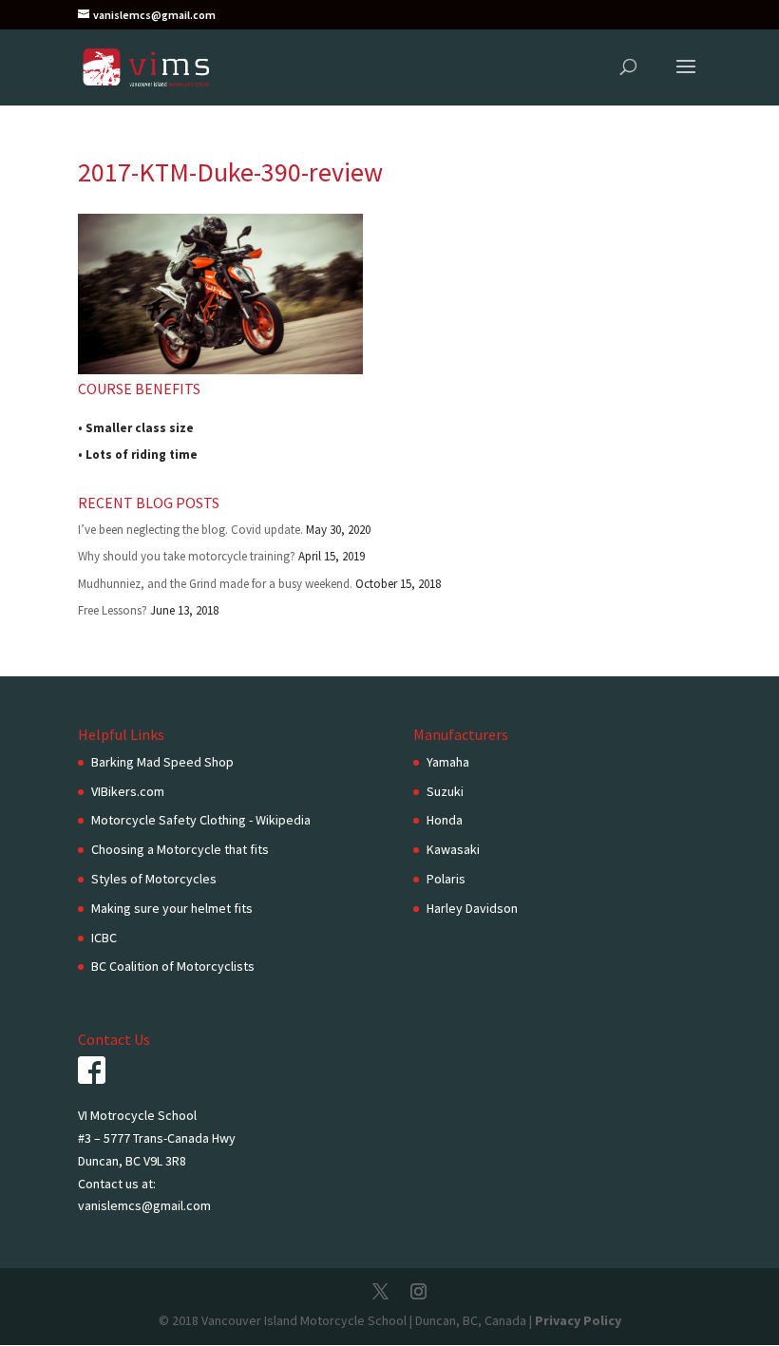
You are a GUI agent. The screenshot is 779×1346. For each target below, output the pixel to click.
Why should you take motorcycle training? (186, 556)
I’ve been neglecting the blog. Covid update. (190, 529)
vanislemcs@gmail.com (144, 1205)
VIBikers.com (127, 791)
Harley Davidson (472, 908)
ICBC (104, 937)
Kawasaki (453, 849)
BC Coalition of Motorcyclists (173, 966)
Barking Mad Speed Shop (162, 761)
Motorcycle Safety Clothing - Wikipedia (201, 819)
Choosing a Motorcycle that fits (180, 849)
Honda (445, 819)
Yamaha (448, 761)
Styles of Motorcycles (154, 878)
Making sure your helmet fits (172, 908)
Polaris (446, 878)
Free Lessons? (112, 610)
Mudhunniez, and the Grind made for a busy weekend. (215, 584)
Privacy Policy (578, 1320)
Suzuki (445, 791)
